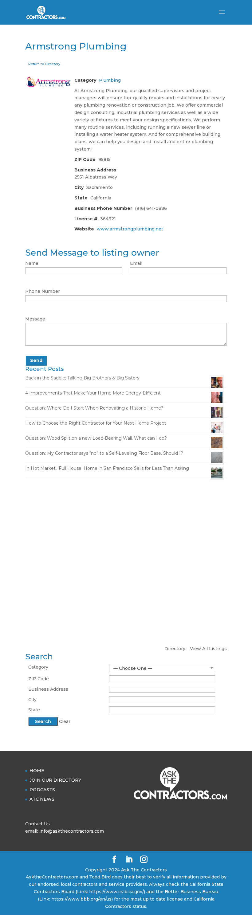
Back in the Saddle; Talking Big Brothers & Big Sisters (82, 378)
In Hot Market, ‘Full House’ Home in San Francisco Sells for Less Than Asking (107, 468)
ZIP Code (38, 678)
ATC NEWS (42, 799)
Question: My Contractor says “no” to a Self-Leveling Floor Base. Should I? (104, 453)
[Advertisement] (126, 530)
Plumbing (110, 80)
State (34, 710)
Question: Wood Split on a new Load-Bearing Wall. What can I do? (96, 438)
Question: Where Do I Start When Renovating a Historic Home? (94, 408)
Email (136, 263)
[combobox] (162, 668)
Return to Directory (44, 64)
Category (38, 667)
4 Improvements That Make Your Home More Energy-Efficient (93, 393)
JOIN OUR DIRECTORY (55, 780)
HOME (37, 770)
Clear (64, 721)
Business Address (48, 689)
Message (35, 319)
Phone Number (42, 291)
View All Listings (208, 648)
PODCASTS (42, 789)
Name (31, 263)
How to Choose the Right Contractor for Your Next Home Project (95, 423)
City (32, 699)
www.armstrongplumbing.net (130, 229)
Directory (174, 648)
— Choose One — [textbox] (132, 668)
